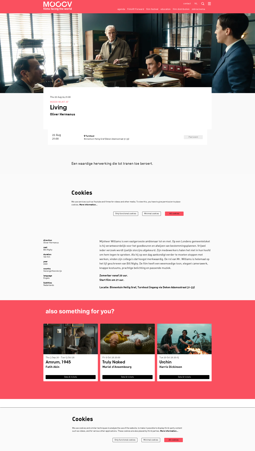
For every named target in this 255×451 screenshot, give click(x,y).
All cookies (174, 214)
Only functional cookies (125, 214)
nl (196, 4)
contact (187, 4)
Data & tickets (70, 377)
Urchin (165, 362)
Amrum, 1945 (58, 362)
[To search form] (203, 3)
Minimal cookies (151, 214)
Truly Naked (113, 362)
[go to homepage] (57, 5)
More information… (88, 205)
